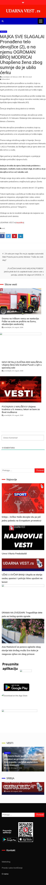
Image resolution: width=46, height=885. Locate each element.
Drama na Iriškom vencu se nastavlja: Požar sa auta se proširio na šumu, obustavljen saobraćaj (20, 321)
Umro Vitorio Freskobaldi (14, 553)
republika (20, 222)
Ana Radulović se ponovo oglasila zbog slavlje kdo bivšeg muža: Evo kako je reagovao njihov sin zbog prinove (21, 650)
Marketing (6, 861)
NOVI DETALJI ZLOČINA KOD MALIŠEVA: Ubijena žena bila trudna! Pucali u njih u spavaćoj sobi (22, 365)
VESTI (9, 742)
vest (3, 228)
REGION (3, 31)
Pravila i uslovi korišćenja (12, 868)
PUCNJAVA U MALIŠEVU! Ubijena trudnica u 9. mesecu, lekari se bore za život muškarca (21, 409)
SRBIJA (7, 753)
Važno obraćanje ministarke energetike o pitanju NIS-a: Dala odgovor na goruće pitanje (20, 785)
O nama (5, 874)
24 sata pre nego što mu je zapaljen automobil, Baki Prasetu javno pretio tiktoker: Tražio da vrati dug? (23, 256)
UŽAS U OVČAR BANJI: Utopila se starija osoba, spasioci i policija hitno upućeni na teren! (22, 578)
